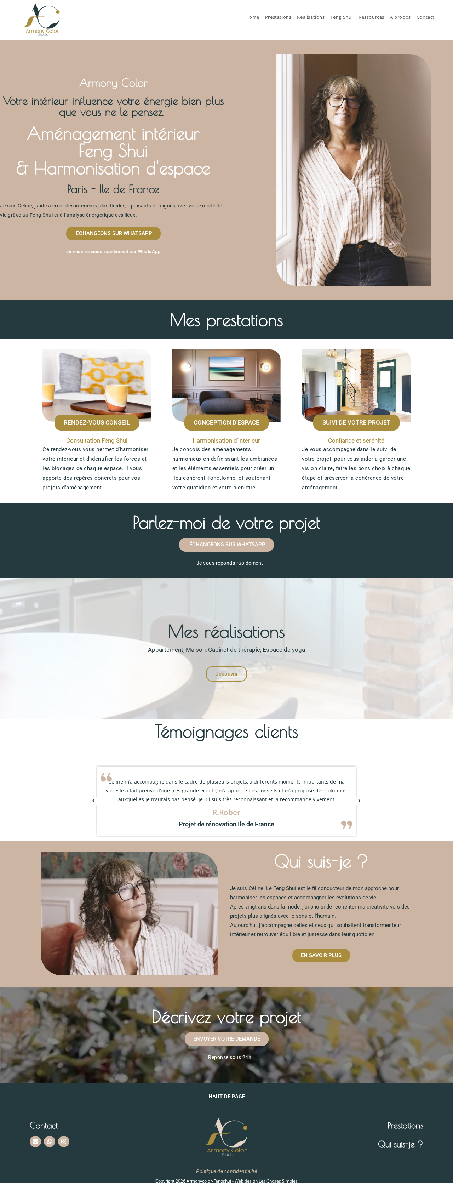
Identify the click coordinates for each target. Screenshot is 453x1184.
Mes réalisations (226, 631)
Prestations (405, 1125)
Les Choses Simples (278, 1181)
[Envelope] (35, 1141)
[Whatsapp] (49, 1141)
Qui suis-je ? (400, 1144)
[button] (93, 801)
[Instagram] (63, 1141)
